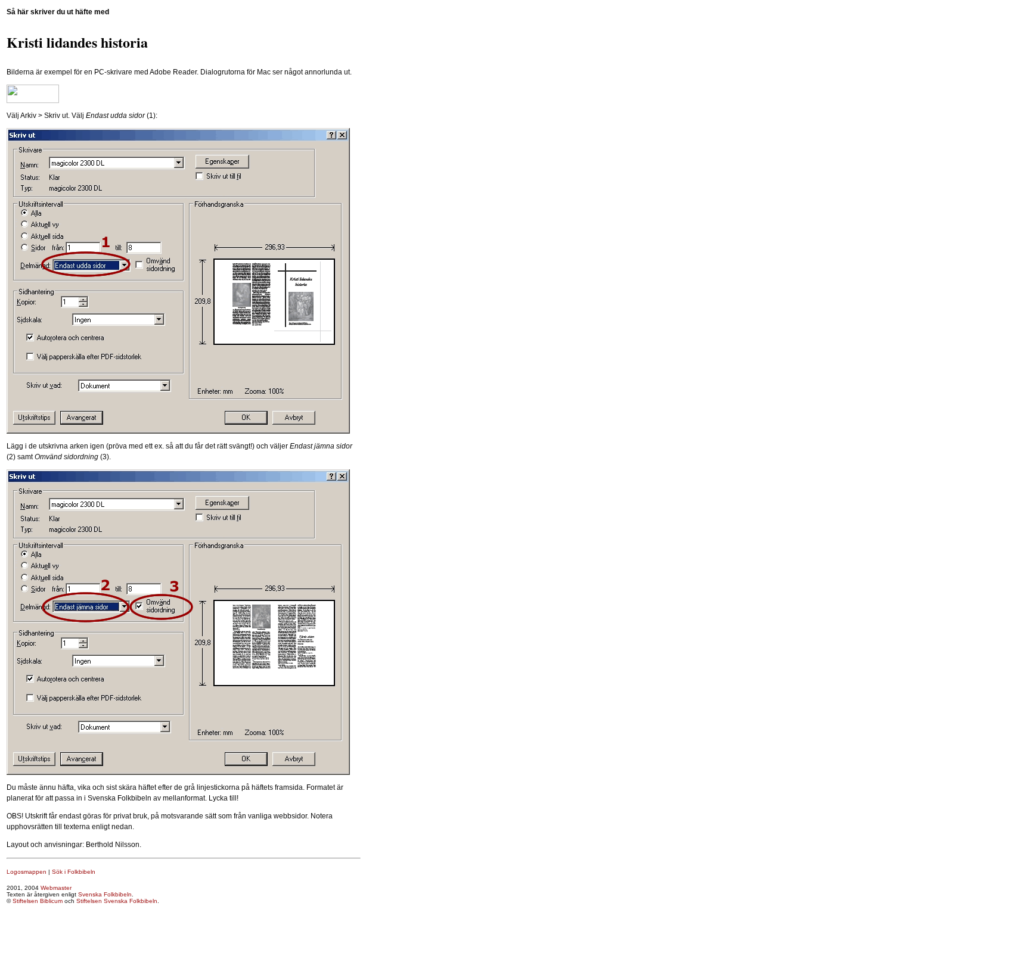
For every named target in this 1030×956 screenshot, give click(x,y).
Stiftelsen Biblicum (38, 901)
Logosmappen (26, 871)
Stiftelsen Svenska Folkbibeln (116, 901)
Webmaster (56, 888)
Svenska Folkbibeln (105, 894)
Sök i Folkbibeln (73, 871)
